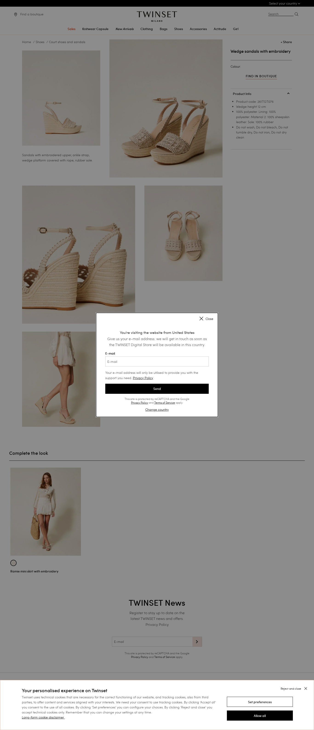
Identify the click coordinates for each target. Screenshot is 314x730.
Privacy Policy (143, 378)
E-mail (110, 353)
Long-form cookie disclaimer (43, 717)
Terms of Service (164, 402)
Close (209, 319)
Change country (157, 409)
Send (157, 389)
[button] (260, 702)
